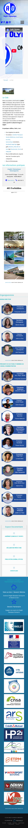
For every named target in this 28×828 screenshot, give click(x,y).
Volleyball (8, 151)
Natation (11, 146)
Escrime (8, 139)
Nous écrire (11, 180)
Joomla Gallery (8, 282)
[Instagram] (9, 22)
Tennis (19, 149)
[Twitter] (1, 22)
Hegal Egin (14, 144)
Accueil (4, 822)
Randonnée (14, 149)
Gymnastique (9, 142)
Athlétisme (12, 137)
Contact (17, 824)
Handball (8, 144)
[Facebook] (4, 22)
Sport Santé (21, 822)
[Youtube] (6, 22)
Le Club (9, 822)
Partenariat (11, 824)
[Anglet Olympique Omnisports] (10, 10)
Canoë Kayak (19, 137)
